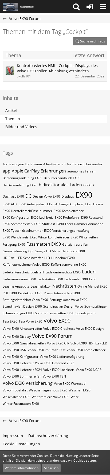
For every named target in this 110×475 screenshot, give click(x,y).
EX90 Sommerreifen (18, 224)
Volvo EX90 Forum (52, 336)
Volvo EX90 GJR (58, 343)
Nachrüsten (64, 286)
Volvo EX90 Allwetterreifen (22, 328)
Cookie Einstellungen (21, 443)
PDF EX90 (10, 293)
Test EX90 (10, 321)
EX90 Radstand (91, 217)
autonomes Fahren (81, 171)
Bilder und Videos (21, 126)
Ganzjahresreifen (75, 244)
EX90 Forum (94, 204)
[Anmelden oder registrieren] (89, 6)
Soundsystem (86, 313)
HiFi (47, 258)
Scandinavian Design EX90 (22, 306)
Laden (89, 271)
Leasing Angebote (16, 286)
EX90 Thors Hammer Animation (79, 224)
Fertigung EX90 (14, 244)
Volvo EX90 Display (17, 336)
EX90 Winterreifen (84, 237)
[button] (76, 6)
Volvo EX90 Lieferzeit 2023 (54, 363)
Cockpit (88, 185)
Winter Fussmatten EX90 (21, 403)
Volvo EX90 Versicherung (28, 383)
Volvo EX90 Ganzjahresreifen (24, 343)
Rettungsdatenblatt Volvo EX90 (25, 299)
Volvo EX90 (57, 320)
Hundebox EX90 (63, 258)
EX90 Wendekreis (16, 237)
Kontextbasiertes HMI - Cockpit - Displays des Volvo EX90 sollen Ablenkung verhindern (57, 68)
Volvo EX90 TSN (54, 376)
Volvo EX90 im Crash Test (46, 350)
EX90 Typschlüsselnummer (23, 230)
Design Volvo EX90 (46, 196)
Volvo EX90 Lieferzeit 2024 (22, 369)
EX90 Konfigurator (16, 217)
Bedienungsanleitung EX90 (22, 178)
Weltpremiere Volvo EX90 (50, 397)
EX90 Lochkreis (42, 217)
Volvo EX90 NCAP (88, 369)
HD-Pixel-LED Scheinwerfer (23, 258)
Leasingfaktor (41, 286)
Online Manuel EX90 (92, 286)
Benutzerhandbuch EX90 (62, 178)
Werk (74, 397)
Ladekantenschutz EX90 (63, 272)
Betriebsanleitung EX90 (20, 185)
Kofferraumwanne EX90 (68, 264)
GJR (30, 251)
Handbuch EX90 (73, 251)
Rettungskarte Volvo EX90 (68, 299)
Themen (12, 118)
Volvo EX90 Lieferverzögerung (62, 356)
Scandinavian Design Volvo (63, 306)
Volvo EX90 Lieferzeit (18, 363)
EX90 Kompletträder (69, 211)
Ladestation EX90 (50, 279)
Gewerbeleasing (15, 251)
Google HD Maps (47, 251)
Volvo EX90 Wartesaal (70, 383)
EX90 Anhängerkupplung (65, 204)
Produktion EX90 (30, 293)
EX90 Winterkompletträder (49, 237)
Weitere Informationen (21, 468)
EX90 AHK (10, 204)
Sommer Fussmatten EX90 (54, 313)
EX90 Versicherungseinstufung (66, 230)
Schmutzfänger (95, 306)
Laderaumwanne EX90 (19, 279)
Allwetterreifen (54, 164)
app (6, 171)
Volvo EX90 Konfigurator (20, 356)
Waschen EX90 (80, 390)
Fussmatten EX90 (43, 244)
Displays (67, 196)
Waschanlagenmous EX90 (48, 390)
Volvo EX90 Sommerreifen (22, 376)
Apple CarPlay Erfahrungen (39, 171)
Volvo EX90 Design (90, 328)
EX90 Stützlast (44, 224)
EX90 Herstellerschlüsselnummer (27, 211)
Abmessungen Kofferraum (22, 164)
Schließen (51, 468)
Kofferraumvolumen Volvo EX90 (26, 264)
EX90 (83, 195)
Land (92, 279)
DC (28, 196)
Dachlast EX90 (13, 196)
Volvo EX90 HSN (14, 350)
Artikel (11, 110)
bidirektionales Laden (60, 185)
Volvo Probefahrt (15, 390)
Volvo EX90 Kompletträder (86, 350)
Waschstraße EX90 (16, 397)
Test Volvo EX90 (30, 321)
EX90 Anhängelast (32, 204)
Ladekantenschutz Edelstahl (23, 272)
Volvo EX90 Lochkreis (58, 369)
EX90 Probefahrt (67, 217)
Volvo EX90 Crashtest (59, 328)
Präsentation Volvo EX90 (62, 293)
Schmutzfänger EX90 (18, 313)
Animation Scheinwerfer (85, 164)
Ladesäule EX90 (76, 279)
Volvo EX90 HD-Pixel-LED (88, 343)
